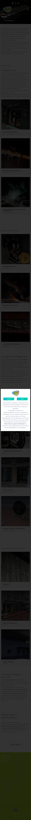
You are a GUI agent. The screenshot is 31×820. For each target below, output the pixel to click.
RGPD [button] (22, 399)
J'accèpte (8, 399)
